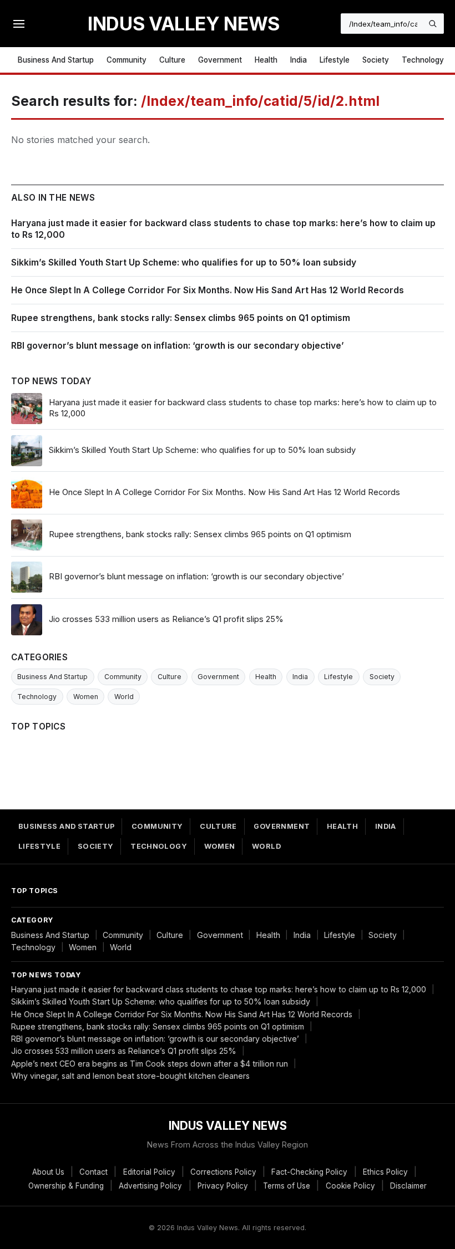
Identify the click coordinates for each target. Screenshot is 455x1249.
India (298, 59)
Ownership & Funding (66, 1185)
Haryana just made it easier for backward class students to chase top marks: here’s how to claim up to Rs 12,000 (218, 989)
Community (126, 59)
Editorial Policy (149, 1172)
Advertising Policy (150, 1185)
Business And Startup (56, 59)
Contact (93, 1172)
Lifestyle (335, 59)
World (124, 696)
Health (266, 59)
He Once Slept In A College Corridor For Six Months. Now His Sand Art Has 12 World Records (207, 290)
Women (85, 696)
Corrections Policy (223, 1172)
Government (220, 59)
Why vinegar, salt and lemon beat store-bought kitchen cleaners (130, 1075)
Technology (423, 59)
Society (375, 59)
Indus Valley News (184, 23)
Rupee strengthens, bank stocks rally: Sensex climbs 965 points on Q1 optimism (180, 318)
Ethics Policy (385, 1172)
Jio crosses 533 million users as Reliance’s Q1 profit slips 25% (123, 1051)
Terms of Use (286, 1185)
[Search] (433, 24)
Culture (172, 59)
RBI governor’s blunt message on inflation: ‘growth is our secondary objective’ (177, 345)
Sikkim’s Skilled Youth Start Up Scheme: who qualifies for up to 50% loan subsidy (183, 262)
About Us (48, 1172)
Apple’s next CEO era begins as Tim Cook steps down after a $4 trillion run (149, 1063)
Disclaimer (408, 1185)
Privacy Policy (223, 1185)
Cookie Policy (350, 1185)
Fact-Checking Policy (309, 1172)
